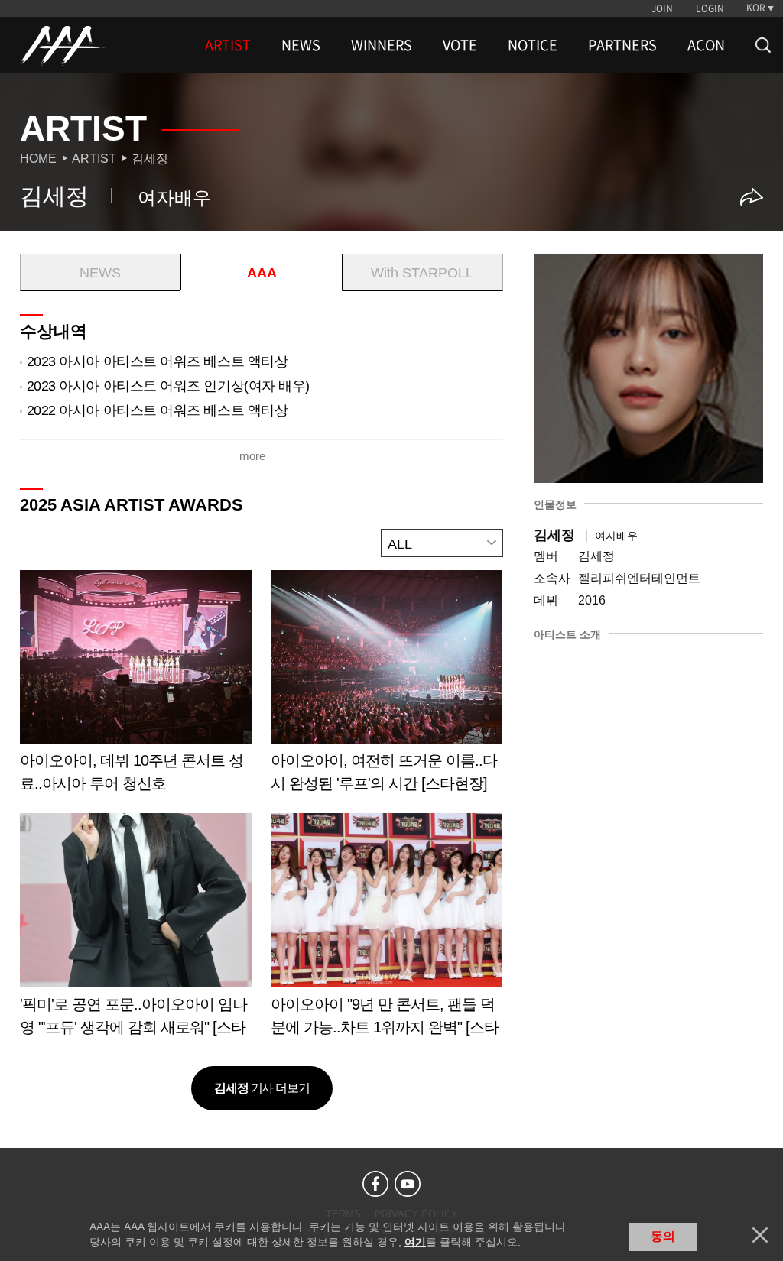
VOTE (460, 45)
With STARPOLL (422, 272)
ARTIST (228, 45)
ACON (706, 45)
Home (38, 158)
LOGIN (710, 8)
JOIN (662, 8)
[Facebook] (375, 1184)
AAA (262, 272)
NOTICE (532, 45)
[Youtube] (408, 1184)
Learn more (136, 687)
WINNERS (381, 45)
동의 (663, 1236)
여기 (415, 1242)
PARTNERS (622, 45)
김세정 (150, 158)
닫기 (760, 1235)
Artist (94, 158)
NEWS (300, 45)
